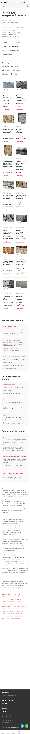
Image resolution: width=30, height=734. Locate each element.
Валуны (20, 601)
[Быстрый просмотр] (4, 89)
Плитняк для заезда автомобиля (12, 613)
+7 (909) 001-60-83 (16, 589)
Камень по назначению (9, 695)
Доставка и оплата (7, 700)
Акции (4, 706)
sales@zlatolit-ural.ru (9, 716)
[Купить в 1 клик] (7, 89)
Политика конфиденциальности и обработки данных (15, 724)
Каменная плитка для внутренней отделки (15, 606)
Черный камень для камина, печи (12, 604)
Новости (4, 708)
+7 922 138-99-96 (8, 714)
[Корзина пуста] (27, 2)
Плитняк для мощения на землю (12, 618)
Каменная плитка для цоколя (11, 609)
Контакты (4, 711)
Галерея (4, 703)
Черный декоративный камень (12, 599)
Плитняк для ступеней (9, 601)
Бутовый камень (8, 611)
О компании (5, 692)
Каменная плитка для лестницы (12, 594)
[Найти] (28, 6)
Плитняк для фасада (21, 611)
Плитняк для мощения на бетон (12, 597)
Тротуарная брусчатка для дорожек (13, 616)
